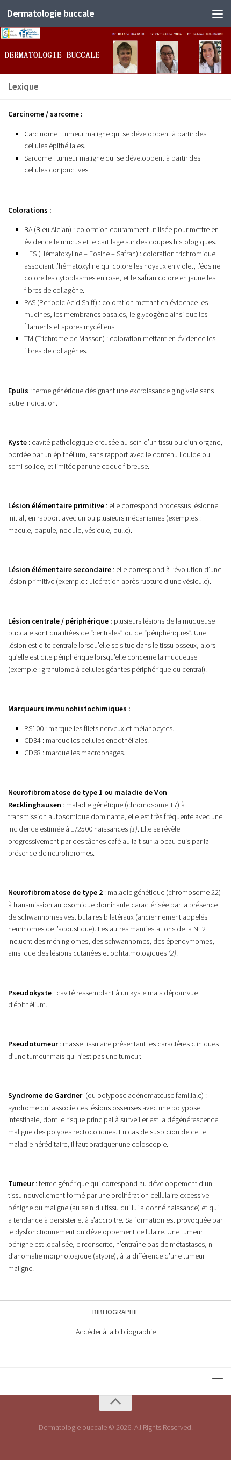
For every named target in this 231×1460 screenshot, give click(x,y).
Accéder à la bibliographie (116, 1331)
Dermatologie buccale (50, 13)
